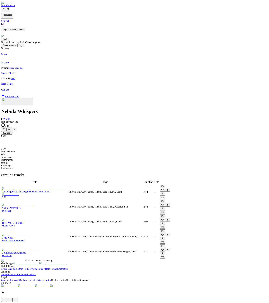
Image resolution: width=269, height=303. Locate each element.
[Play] (17, 101)
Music (4, 5)
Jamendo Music (28, 274)
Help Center (51, 269)
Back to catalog (12, 96)
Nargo (7, 119)
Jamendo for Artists (10, 274)
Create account (17, 29)
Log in (5, 29)
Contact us (62, 269)
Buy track (6, 133)
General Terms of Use (12, 280)
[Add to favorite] (4, 129)
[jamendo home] (6, 2)
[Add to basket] (162, 197)
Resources (7, 15)
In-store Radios (23, 269)
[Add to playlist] (9, 129)
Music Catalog (8, 269)
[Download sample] (14, 129)
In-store (11, 5)
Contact (5, 21)
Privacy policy (44, 280)
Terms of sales (30, 280)
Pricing (5, 8)
